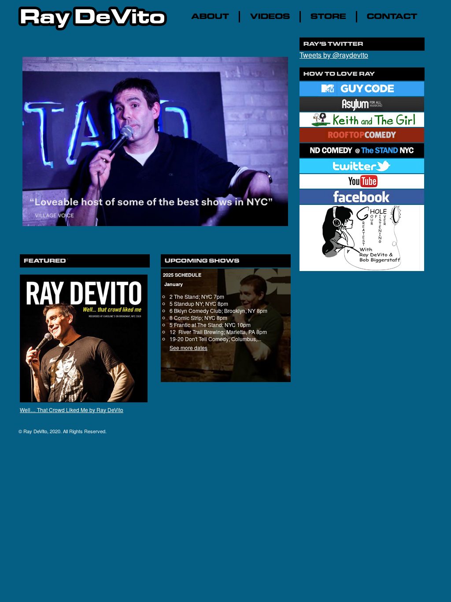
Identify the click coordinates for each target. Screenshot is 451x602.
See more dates (188, 347)
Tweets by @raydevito (333, 55)
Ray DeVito (35, 431)
